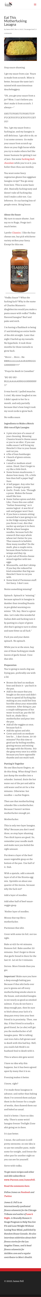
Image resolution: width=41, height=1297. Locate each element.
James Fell (10, 29)
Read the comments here (16, 1185)
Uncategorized (29, 29)
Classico (16, 232)
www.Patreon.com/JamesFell (19, 1179)
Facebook (25, 1192)
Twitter (8, 1196)
